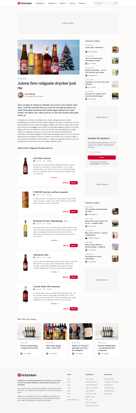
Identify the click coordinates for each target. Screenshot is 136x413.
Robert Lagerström (92, 388)
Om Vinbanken (109, 379)
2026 (68, 379)
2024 (68, 385)
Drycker (62, 3)
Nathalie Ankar (90, 396)
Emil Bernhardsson (91, 385)
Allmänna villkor (109, 388)
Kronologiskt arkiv (72, 399)
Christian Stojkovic (91, 382)
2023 (68, 388)
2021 (68, 394)
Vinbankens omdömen (111, 382)
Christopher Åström (92, 405)
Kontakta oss (108, 385)
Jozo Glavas (90, 379)
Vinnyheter (40, 3)
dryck (45, 125)
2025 (68, 382)
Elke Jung (89, 399)
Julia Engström (90, 391)
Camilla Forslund (91, 394)
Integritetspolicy (109, 391)
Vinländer (51, 3)
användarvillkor (94, 164)
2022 (68, 391)
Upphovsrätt (108, 394)
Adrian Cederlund (91, 402)
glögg (35, 127)
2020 (68, 396)
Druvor (72, 3)
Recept (81, 3)
